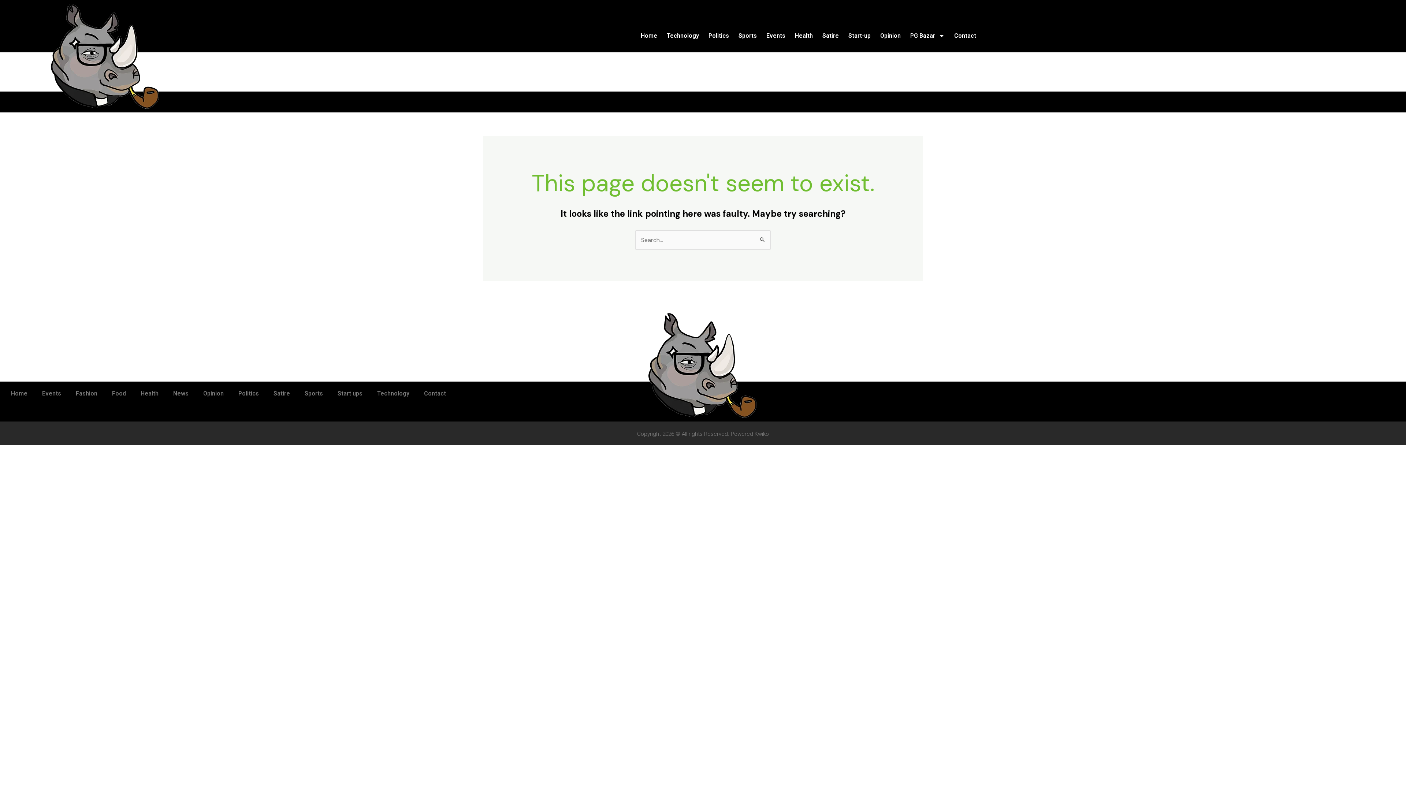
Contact (965, 35)
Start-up (859, 35)
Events (775, 35)
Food (119, 393)
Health (804, 35)
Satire (830, 35)
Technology (683, 35)
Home (649, 35)
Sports (748, 35)
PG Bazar (922, 35)
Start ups (350, 393)
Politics (718, 35)
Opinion (890, 35)
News (181, 393)
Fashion (86, 393)
